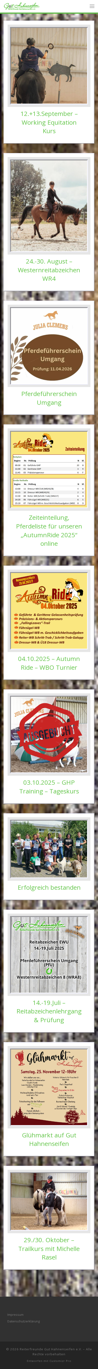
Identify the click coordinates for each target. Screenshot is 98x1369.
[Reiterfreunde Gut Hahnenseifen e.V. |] (22, 5)
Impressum (15, 1314)
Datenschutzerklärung (23, 1321)
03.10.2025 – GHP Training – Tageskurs (49, 786)
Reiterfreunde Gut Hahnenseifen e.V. (51, 1349)
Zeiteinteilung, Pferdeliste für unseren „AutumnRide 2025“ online (49, 530)
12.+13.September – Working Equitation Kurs (49, 122)
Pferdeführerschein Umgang (49, 398)
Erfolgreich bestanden (49, 887)
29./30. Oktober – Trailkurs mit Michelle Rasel (49, 1248)
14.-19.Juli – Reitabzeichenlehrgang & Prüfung (49, 1011)
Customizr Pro (60, 1361)
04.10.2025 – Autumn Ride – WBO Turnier (49, 663)
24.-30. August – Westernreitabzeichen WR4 (49, 270)
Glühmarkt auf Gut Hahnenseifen (49, 1139)
